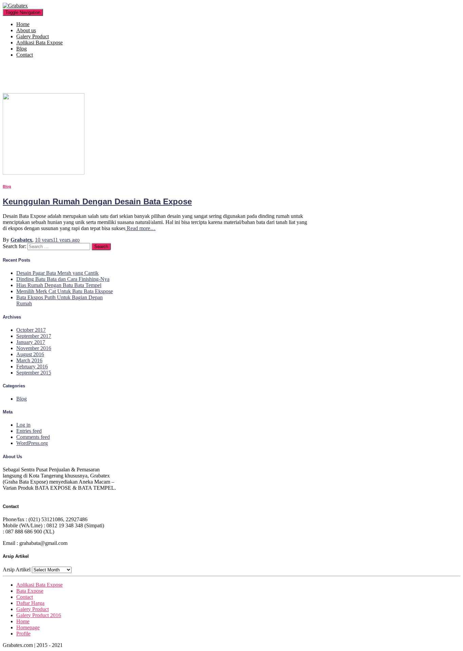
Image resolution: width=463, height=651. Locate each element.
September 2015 (33, 372)
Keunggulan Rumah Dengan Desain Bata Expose (97, 201)
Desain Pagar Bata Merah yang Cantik (57, 273)
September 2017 (33, 336)
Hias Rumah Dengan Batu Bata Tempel (58, 285)
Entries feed (29, 431)
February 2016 (32, 366)
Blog (21, 49)
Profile (23, 633)
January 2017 (30, 342)
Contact (24, 55)
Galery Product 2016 (38, 615)
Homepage (28, 627)
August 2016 (30, 354)
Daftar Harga (30, 603)
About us (26, 30)
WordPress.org (32, 443)
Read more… (140, 228)
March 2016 (29, 360)
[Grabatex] (15, 5)
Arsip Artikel (17, 569)
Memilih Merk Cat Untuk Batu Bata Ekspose (64, 291)
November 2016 (33, 348)
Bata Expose (29, 591)
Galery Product (32, 36)
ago (57, 240)
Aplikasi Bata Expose (39, 42)
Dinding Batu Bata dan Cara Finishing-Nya (62, 279)
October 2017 (31, 330)
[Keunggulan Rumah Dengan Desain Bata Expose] (43, 173)
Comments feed (33, 437)
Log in (23, 425)
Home (22, 24)
